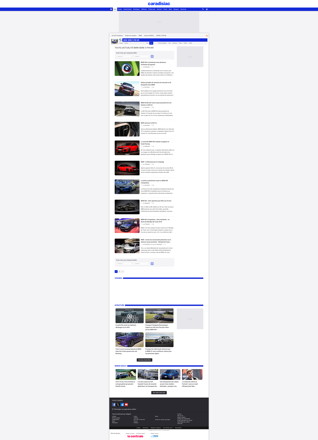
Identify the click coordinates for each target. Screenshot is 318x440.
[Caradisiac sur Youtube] (126, 405)
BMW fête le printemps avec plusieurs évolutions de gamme (153, 63)
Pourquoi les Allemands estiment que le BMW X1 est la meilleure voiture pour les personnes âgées (158, 351)
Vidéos (190, 43)
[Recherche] (203, 9)
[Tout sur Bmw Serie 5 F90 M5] (114, 43)
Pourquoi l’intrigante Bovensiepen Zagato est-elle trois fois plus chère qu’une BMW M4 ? (157, 327)
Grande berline (115, 419)
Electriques (136, 9)
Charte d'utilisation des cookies (184, 420)
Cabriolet (136, 418)
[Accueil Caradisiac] (111, 9)
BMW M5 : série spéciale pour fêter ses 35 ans (156, 201)
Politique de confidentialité (183, 418)
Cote (169, 43)
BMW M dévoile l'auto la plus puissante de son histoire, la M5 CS (156, 104)
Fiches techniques (162, 43)
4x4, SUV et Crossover (139, 419)
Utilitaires (144, 9)
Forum (165, 9)
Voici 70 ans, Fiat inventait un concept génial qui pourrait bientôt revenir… (125, 384)
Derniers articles (120, 366)
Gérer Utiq (179, 423)
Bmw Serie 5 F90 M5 (131, 40)
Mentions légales (181, 417)
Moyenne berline (116, 418)
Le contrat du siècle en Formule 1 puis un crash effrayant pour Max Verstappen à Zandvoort (190, 384)
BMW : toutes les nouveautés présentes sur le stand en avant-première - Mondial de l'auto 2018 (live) (156, 241)
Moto (170, 9)
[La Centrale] (135, 437)
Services (159, 9)
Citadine (114, 416)
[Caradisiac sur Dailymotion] (122, 405)
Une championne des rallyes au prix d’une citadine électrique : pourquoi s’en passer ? (169, 384)
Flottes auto (151, 9)
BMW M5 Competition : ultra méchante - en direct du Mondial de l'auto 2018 (155, 221)
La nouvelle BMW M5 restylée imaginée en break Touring (155, 143)
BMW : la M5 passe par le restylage (152, 162)
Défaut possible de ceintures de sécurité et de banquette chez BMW (156, 84)
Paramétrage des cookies (183, 422)
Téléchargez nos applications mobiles (125, 409)
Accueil (121, 43)
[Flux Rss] (207, 35)
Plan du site (180, 415)
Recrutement (178, 427)
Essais (120, 9)
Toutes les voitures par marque (162, 419)
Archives (179, 414)
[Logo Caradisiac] (159, 6)
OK (152, 56)
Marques (176, 9)
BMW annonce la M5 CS (149, 123)
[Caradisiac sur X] (118, 405)
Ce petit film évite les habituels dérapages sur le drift (126, 326)
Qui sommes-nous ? (168, 427)
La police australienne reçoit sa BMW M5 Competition (154, 182)
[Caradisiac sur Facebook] (114, 405)
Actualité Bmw (119, 305)
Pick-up (135, 421)
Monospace (115, 422)
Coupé (135, 416)
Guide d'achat (127, 9)
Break (113, 421)
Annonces (183, 9)
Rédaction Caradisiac (156, 427)
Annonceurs (145, 427)
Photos (185, 43)
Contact (138, 427)
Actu (115, 9)
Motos (156, 416)
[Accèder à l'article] (130, 315)
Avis (147, 43)
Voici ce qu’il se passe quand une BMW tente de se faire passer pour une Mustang (128, 351)
